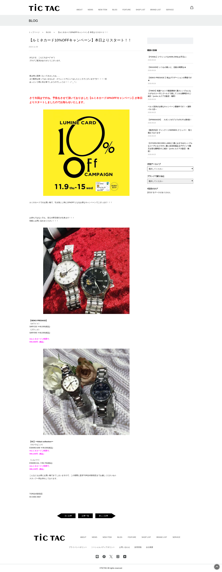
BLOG (114, 10)
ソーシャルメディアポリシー (103, 547)
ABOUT (79, 10)
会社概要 (149, 547)
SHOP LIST (140, 10)
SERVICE (170, 10)
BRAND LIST (155, 10)
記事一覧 (85, 516)
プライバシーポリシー (78, 547)
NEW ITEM (102, 10)
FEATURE (126, 10)
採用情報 (138, 547)
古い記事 (68, 516)
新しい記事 (103, 516)
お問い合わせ (124, 547)
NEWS (90, 10)
